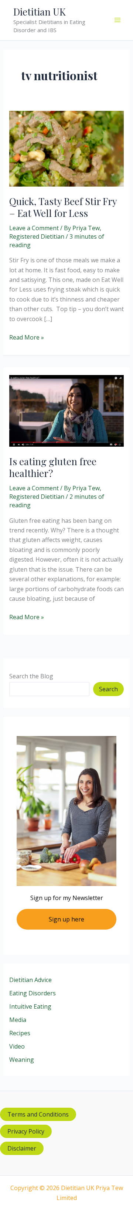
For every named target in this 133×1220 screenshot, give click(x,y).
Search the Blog (31, 676)
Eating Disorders (32, 993)
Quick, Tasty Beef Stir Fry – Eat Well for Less (63, 207)
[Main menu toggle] (117, 20)
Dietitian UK (39, 11)
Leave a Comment (34, 228)
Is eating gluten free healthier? (52, 467)
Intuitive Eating (30, 1006)
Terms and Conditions (38, 1114)
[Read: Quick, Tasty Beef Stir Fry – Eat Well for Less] (66, 148)
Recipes (19, 1033)
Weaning (21, 1060)
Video (17, 1046)
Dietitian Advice (30, 980)
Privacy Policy (25, 1131)
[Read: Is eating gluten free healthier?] (66, 410)
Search (108, 689)
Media (17, 1020)
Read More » (26, 337)
